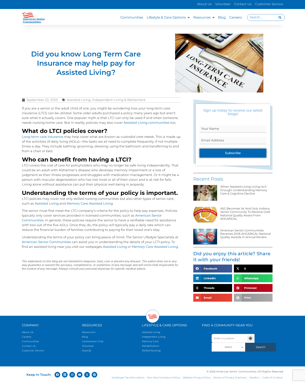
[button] (212, 269)
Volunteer (223, 4)
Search (260, 347)
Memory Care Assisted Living (90, 203)
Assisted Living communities (146, 123)
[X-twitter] (87, 375)
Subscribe (233, 153)
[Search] (280, 17)
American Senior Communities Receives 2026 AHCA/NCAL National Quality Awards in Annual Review (245, 234)
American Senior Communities (46, 242)
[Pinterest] (94, 375)
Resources (202, 17)
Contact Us (243, 4)
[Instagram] (72, 375)
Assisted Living (47, 203)
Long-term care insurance (42, 137)
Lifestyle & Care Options (166, 17)
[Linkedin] (65, 375)
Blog (222, 17)
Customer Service (269, 4)
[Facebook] (57, 375)
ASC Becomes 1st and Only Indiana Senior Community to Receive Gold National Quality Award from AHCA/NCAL (245, 213)
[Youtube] (79, 375)
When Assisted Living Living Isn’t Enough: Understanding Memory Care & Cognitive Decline (243, 190)
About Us (204, 4)
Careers (235, 17)
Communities (131, 17)
